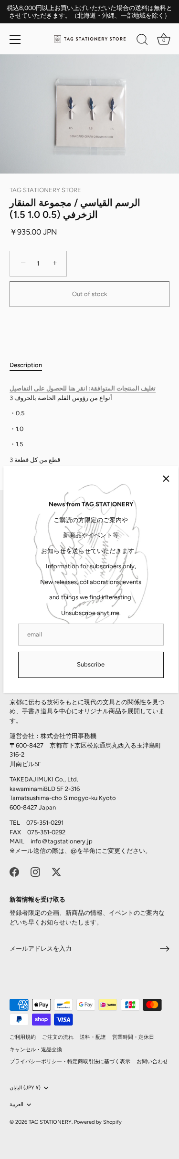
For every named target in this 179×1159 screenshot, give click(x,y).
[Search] (142, 41)
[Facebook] (14, 871)
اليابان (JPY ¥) (25, 1088)
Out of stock (89, 293)
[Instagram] (35, 871)
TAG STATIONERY (50, 1122)
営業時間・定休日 (133, 1037)
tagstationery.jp (70, 841)
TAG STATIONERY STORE (45, 190)
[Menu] (15, 39)
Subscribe (91, 664)
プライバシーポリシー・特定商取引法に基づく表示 (70, 1061)
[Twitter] (56, 871)
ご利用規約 (23, 1037)
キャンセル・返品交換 (36, 1049)
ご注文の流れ (58, 1037)
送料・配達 (93, 1037)
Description (26, 365)
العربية (16, 1104)
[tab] (31, 365)
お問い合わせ (152, 1061)
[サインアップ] (164, 949)
